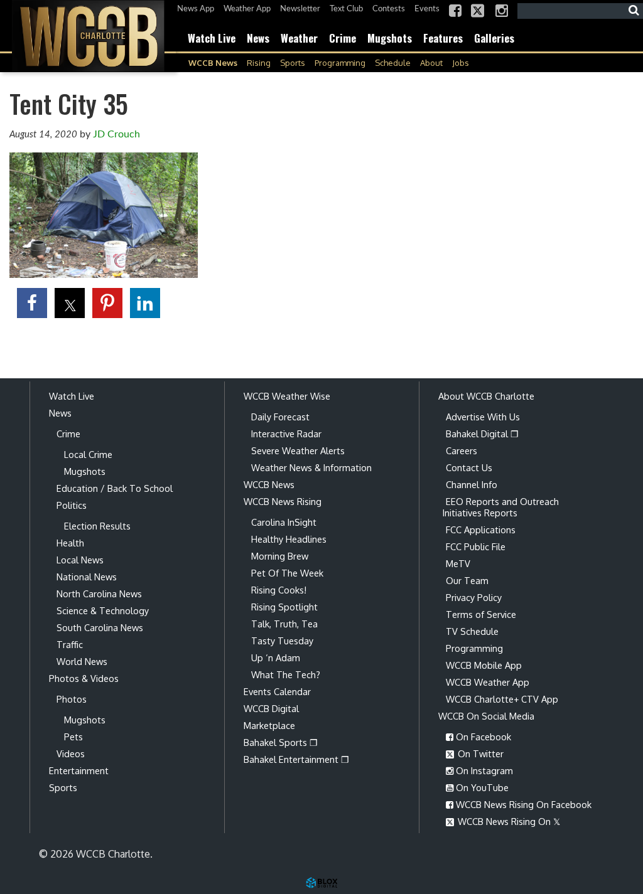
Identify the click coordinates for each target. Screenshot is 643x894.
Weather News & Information (311, 467)
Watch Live (211, 38)
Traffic (70, 644)
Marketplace (269, 725)
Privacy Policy (474, 597)
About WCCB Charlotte (486, 396)
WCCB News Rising (283, 501)
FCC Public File (475, 546)
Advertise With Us (483, 416)
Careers (461, 450)
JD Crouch (116, 134)
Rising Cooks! (278, 589)
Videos (71, 753)
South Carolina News (100, 627)
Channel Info (471, 484)
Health (70, 542)
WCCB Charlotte (88, 36)
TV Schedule (472, 631)
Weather (299, 38)
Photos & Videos (84, 678)
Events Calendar (277, 691)
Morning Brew (279, 555)
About (431, 63)
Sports (292, 63)
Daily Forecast (280, 416)
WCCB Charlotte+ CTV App (502, 699)
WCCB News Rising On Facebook (522, 804)
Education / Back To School (115, 488)
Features (443, 38)
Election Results (97, 525)
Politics (72, 505)
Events (427, 9)
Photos (72, 699)
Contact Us (469, 467)
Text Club (346, 9)
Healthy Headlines (289, 539)
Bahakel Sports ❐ (281, 742)
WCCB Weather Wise (287, 396)
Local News (80, 559)
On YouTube (481, 787)
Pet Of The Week (287, 572)
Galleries (494, 38)
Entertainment (79, 770)
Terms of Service (481, 614)
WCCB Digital (271, 708)
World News (82, 661)
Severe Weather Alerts (298, 450)
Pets (73, 736)
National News (87, 576)
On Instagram (483, 770)
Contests (388, 9)
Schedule (393, 63)
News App (195, 9)
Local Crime (88, 454)
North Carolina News (99, 593)
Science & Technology (103, 610)
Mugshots (389, 38)
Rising (259, 63)
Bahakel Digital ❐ (482, 433)
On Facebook (482, 736)
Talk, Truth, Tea (284, 623)
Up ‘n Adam (275, 657)
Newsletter (300, 9)
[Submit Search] (633, 10)
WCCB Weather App (487, 682)
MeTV (458, 563)
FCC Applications (481, 529)
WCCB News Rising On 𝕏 (507, 821)
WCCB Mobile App (484, 665)
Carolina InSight (283, 522)
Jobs (460, 63)
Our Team (467, 580)
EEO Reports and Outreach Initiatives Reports (501, 507)
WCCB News (212, 63)
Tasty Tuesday (282, 640)
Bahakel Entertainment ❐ (296, 759)
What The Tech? (285, 674)
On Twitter (479, 753)
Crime (342, 38)
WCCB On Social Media (486, 715)
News (258, 38)
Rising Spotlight (284, 606)
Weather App (247, 9)
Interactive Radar (286, 433)
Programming (340, 63)
